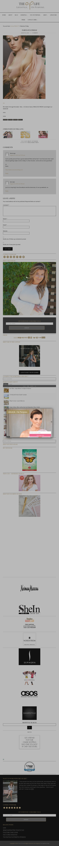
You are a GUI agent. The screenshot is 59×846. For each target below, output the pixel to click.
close (8, 436)
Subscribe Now (40, 435)
